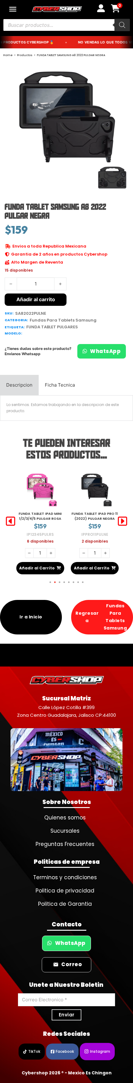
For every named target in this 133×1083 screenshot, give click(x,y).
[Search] (122, 25)
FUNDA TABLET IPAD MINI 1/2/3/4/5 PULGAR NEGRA (95, 516)
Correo (71, 964)
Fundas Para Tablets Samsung (63, 320)
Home (8, 55)
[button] (121, 72)
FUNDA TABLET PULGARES (52, 327)
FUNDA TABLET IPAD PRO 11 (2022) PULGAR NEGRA (40, 516)
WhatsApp (105, 351)
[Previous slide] (10, 521)
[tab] (19, 385)
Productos (24, 55)
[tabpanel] (66, 408)
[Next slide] (122, 521)
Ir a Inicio (30, 617)
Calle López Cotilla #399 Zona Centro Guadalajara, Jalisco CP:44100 (66, 711)
